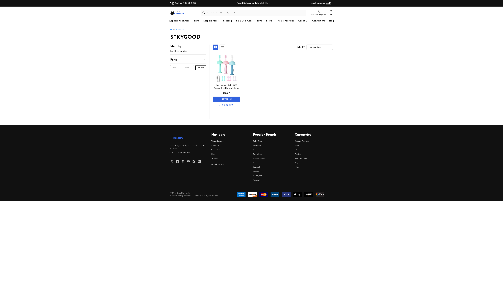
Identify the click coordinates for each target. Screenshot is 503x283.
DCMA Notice (217, 164)
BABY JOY (257, 176)
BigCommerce (186, 196)
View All (256, 180)
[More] (190, 21)
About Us (303, 21)
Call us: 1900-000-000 (185, 3)
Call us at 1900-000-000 (180, 153)
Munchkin (257, 146)
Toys (259, 21)
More (269, 21)
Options (226, 99)
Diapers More (211, 21)
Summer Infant (259, 159)
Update (201, 68)
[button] (188, 61)
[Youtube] (188, 161)
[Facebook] (177, 161)
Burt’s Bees (257, 154)
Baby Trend (257, 141)
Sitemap (214, 159)
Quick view (227, 105)
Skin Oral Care (244, 21)
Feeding (227, 21)
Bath (196, 21)
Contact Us (318, 21)
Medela (256, 172)
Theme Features (285, 21)
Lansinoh (256, 167)
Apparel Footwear (179, 21)
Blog (331, 21)
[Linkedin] (199, 161)
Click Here (265, 3)
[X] (172, 161)
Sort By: (301, 47)
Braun (255, 163)
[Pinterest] (183, 161)
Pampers (256, 150)
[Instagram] (194, 161)
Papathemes (213, 196)
